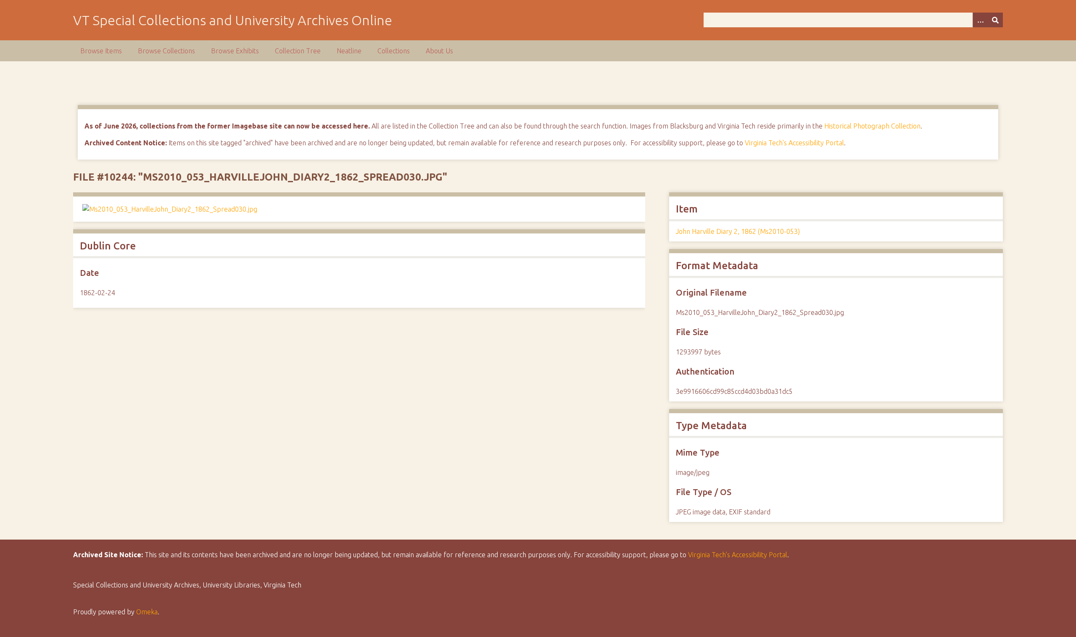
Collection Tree (298, 51)
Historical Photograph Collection (872, 126)
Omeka (147, 612)
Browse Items (101, 51)
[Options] (980, 20)
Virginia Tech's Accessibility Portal (794, 143)
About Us (439, 51)
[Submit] (995, 20)
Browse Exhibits (235, 51)
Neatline (349, 51)
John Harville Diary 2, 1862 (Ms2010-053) (738, 231)
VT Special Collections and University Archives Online (232, 20)
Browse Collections (166, 51)
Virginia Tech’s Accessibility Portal (737, 554)
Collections (393, 51)
